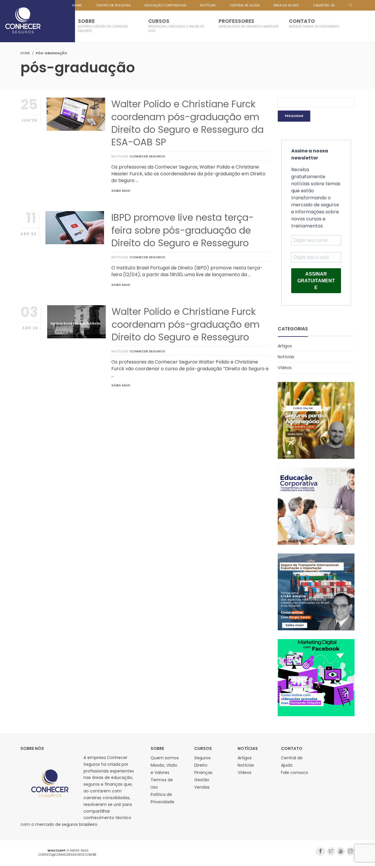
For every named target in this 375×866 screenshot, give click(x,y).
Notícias (119, 156)
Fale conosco (294, 772)
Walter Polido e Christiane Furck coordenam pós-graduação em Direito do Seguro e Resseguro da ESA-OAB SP (187, 123)
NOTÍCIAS (208, 5)
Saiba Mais (120, 190)
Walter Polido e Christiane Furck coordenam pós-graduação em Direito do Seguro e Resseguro (186, 324)
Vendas (201, 787)
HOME (77, 5)
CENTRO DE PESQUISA (113, 5)
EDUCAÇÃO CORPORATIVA (165, 5)
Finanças (203, 772)
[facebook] (320, 851)
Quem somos (165, 758)
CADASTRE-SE (324, 5)
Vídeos (285, 368)
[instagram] (350, 851)
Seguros (202, 758)
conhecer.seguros (147, 156)
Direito (200, 765)
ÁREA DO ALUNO (286, 5)
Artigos (285, 346)
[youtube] (341, 851)
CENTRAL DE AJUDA (245, 5)
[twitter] (331, 851)
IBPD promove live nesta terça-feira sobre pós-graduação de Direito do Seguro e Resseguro (182, 230)
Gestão (201, 780)
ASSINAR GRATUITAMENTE (316, 280)
